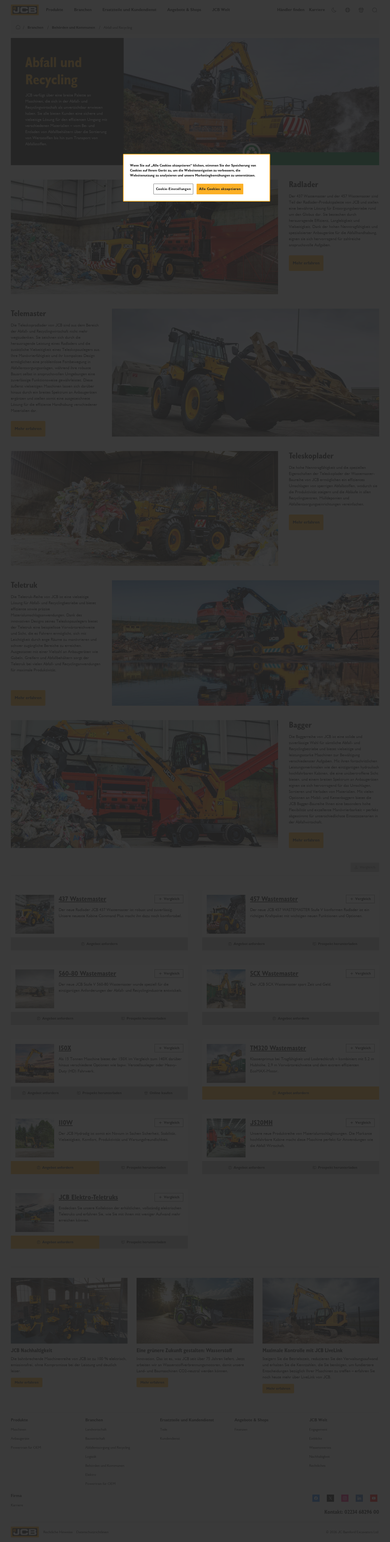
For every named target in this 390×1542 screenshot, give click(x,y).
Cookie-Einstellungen (173, 189)
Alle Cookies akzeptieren (220, 189)
